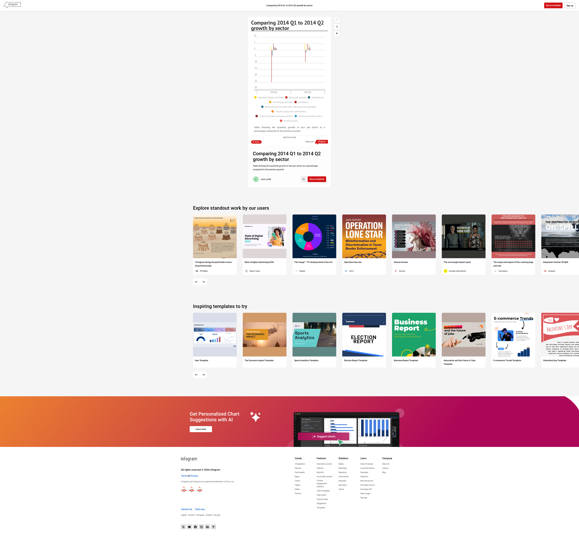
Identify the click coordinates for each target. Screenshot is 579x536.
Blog (384, 472)
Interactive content (324, 464)
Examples (364, 472)
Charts (297, 481)
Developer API (366, 489)
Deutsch (191, 515)
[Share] (337, 27)
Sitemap (363, 498)
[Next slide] (203, 282)
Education (342, 485)
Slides (297, 489)
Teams (341, 489)
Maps (297, 476)
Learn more (201, 429)
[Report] (337, 33)
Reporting (342, 472)
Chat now (200, 509)
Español (209, 515)
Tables (297, 485)
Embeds (320, 468)
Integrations (321, 503)
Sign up (569, 5)
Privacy (194, 475)
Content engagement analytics (322, 483)
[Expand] (337, 20)
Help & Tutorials (366, 464)
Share (257, 142)
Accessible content (324, 476)
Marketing (343, 468)
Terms (184, 475)
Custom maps (322, 499)
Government (343, 476)
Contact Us (186, 509)
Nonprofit (342, 481)
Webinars (364, 476)
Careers (385, 468)
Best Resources (366, 481)
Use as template (553, 5)
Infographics (300, 464)
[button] (269, 97)
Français (216, 515)
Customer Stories (367, 468)
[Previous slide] (196, 282)
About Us (386, 464)
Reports (298, 468)
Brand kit (320, 472)
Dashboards (300, 472)
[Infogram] (12, 5)
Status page (365, 493)
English (184, 515)
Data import (321, 495)
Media (341, 464)
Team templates (323, 491)
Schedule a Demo (367, 485)
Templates (321, 507)
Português (200, 515)
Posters (298, 493)
